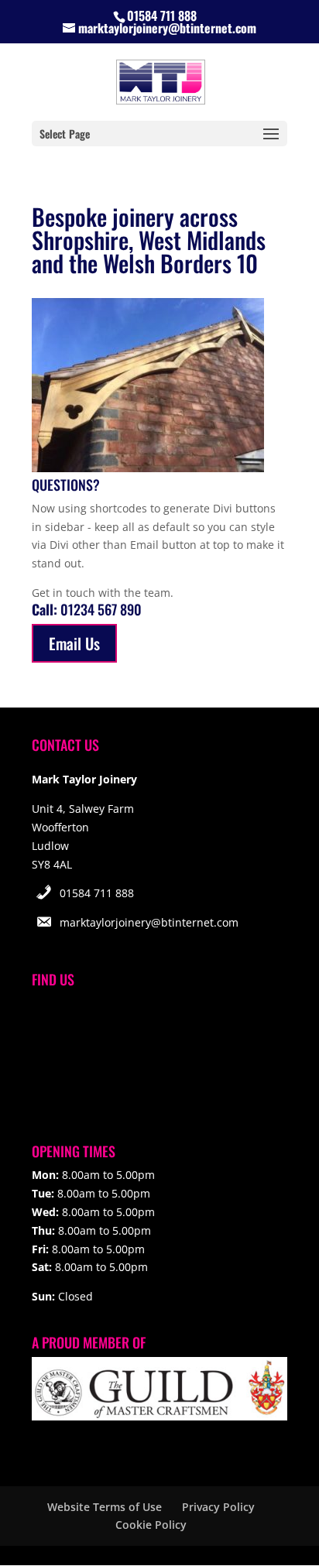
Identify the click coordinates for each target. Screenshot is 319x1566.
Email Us (74, 643)
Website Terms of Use (104, 1506)
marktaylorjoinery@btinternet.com (149, 922)
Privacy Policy (218, 1506)
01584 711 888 (97, 893)
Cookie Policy (151, 1524)
